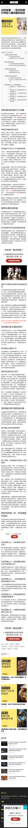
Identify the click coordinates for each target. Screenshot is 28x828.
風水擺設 (16, 648)
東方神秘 (17, 646)
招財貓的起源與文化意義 (11, 55)
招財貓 (20, 115)
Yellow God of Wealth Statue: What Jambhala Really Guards (18, 749)
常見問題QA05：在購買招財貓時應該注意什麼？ (18, 100)
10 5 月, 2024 (4, 706)
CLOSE (25, 807)
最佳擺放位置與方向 (14, 70)
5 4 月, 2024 (4, 681)
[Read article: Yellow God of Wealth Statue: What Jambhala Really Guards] (4, 750)
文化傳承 (11, 646)
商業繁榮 (12, 644)
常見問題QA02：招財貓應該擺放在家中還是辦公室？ (18, 90)
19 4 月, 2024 (4, 733)
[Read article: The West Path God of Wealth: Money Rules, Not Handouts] (4, 757)
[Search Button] (26, 2)
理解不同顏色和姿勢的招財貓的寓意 (18, 65)
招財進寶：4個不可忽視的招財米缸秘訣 (13, 704)
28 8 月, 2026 (12, 745)
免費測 (14, 536)
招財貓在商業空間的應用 (15, 78)
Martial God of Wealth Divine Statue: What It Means (16, 770)
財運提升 (4, 648)
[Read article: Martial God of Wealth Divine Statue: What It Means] (4, 771)
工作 (22, 160)
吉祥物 (6, 644)
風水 (2, 344)
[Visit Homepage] (14, 2)
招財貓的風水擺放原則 (10, 69)
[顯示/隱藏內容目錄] (25, 52)
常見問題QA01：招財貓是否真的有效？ (17, 87)
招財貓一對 (4, 646)
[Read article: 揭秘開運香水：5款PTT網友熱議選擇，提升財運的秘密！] (14, 666)
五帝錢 (12, 190)
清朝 (16, 192)
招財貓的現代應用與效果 (11, 76)
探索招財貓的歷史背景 (15, 56)
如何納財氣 (7, 7)
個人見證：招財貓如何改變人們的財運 (18, 80)
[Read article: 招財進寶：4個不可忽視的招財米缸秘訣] (14, 693)
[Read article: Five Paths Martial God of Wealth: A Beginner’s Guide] (4, 743)
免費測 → (15, 819)
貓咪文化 (22, 646)
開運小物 (10, 648)
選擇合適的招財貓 (9, 62)
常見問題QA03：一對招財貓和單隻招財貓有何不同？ (18, 94)
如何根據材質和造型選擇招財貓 (17, 63)
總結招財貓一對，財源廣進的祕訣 (13, 84)
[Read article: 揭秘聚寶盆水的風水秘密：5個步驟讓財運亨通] (14, 718)
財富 (11, 125)
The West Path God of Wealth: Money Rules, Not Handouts (16, 756)
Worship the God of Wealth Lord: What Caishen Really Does (17, 763)
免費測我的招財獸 (14, 260)
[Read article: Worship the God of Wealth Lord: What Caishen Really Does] (4, 764)
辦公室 (7, 359)
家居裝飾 (17, 644)
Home (2, 7)
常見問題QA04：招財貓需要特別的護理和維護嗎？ (18, 97)
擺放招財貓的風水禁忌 (15, 72)
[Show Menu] (2, 2)
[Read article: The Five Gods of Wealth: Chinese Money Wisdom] (4, 778)
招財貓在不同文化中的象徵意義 (17, 58)
